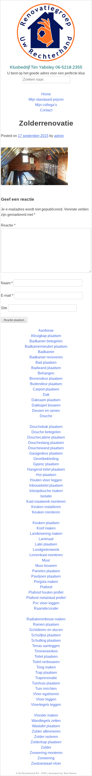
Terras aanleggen (46, 646)
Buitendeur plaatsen (46, 384)
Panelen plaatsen (46, 571)
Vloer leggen (46, 699)
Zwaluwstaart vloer (46, 763)
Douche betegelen (46, 432)
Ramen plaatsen (46, 624)
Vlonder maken (46, 715)
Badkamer (46, 352)
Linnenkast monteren (46, 555)
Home (46, 94)
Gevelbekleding (46, 459)
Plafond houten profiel (46, 592)
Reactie (8, 225)
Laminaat (46, 539)
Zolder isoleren (46, 737)
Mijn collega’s (46, 105)
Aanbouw (46, 330)
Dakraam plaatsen (46, 400)
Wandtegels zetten (46, 721)
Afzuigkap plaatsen (46, 336)
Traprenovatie (46, 678)
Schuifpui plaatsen (46, 635)
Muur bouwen (46, 566)
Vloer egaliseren (46, 694)
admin (59, 136)
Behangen (46, 373)
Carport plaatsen (46, 389)
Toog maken (46, 667)
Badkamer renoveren (46, 357)
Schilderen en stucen (46, 630)
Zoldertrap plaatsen (46, 742)
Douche (46, 416)
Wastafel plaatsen (46, 726)
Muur (46, 560)
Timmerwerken (46, 651)
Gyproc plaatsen (46, 464)
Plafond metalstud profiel (46, 598)
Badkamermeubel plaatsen (46, 346)
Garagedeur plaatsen (46, 453)
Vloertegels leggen (46, 705)
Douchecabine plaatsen (46, 437)
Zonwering (46, 758)
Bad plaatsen (46, 362)
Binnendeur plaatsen (46, 378)
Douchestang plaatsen (46, 443)
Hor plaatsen (46, 475)
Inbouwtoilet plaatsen (46, 485)
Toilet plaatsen (46, 656)
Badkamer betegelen (46, 341)
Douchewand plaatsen (46, 448)
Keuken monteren (46, 512)
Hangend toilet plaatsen (46, 469)
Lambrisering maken (46, 533)
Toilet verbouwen (46, 662)
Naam (7, 283)
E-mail (7, 295)
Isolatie (46, 496)
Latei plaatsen (46, 544)
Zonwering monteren (46, 753)
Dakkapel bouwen (46, 405)
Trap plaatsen (46, 672)
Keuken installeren (46, 507)
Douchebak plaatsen (46, 427)
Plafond (46, 587)
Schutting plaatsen (46, 640)
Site (4, 308)
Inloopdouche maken (46, 491)
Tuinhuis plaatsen (46, 683)
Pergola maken (46, 582)
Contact (46, 110)
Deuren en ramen (46, 411)
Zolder (46, 747)
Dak (46, 394)
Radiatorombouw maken (46, 619)
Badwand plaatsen (46, 368)
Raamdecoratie (46, 608)
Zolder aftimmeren (46, 731)
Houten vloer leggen (46, 480)
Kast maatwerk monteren (46, 501)
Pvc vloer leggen (46, 603)
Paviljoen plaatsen (46, 576)
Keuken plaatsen (46, 523)
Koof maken (46, 528)
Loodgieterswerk (46, 549)
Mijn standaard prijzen (46, 99)
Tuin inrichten (46, 688)
